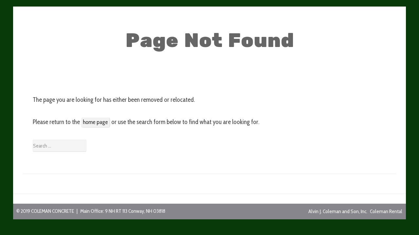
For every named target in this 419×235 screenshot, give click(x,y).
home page (95, 122)
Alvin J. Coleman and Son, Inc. (337, 211)
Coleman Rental (386, 211)
